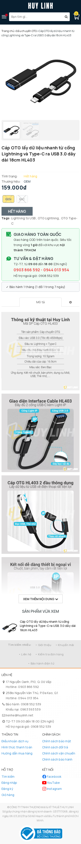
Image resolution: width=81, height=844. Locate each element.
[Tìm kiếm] (66, 16)
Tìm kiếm (8, 776)
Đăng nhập (9, 783)
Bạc (22, 199)
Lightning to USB (23, 218)
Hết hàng (17, 211)
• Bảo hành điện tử (41, 663)
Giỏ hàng (8, 795)
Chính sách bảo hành (57, 759)
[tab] (40, 302)
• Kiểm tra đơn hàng (49, 654)
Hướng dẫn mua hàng (17, 753)
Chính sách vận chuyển (58, 753)
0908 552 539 (31, 704)
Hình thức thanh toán (17, 747)
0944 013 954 (56, 269)
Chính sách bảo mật (56, 741)
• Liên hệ (25, 654)
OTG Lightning (48, 218)
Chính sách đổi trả (55, 747)
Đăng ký (7, 789)
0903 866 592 (27, 269)
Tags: (6, 218)
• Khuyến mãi (64, 645)
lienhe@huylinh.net (19, 715)
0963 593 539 (30, 709)
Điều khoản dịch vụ (15, 741)
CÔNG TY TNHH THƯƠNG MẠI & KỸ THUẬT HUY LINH (42, 807)
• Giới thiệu (43, 645)
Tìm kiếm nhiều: (19, 645)
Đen (8, 199)
